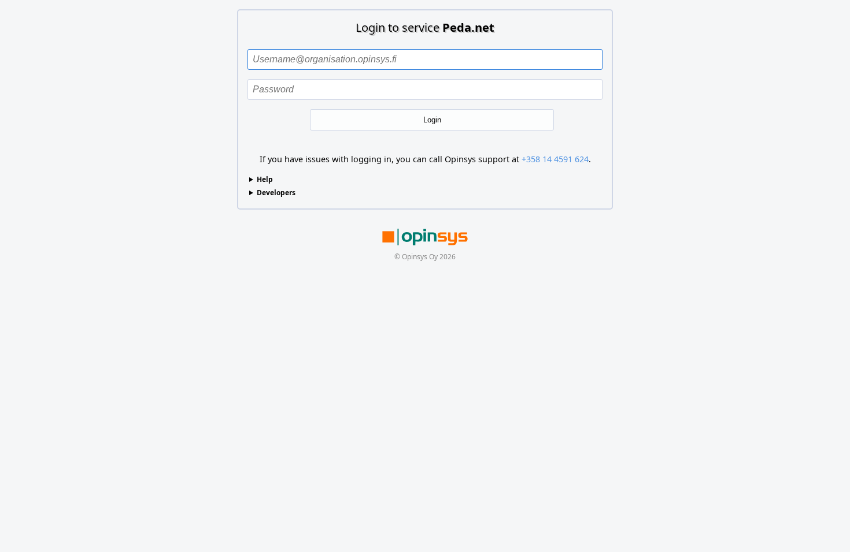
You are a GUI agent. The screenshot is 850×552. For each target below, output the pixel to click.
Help (265, 179)
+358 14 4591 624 (555, 159)
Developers (276, 192)
